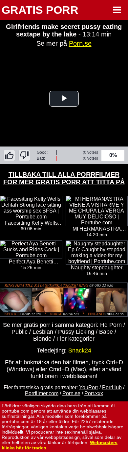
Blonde (42, 338)
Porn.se (80, 43)
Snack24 (79, 350)
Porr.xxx (93, 393)
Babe (106, 331)
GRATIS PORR (40, 10)
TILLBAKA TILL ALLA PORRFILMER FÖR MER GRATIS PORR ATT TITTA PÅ (64, 178)
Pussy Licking (76, 331)
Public (19, 331)
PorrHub (112, 387)
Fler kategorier (75, 338)
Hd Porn (111, 325)
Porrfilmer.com (41, 393)
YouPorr (88, 387)
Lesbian (42, 331)
